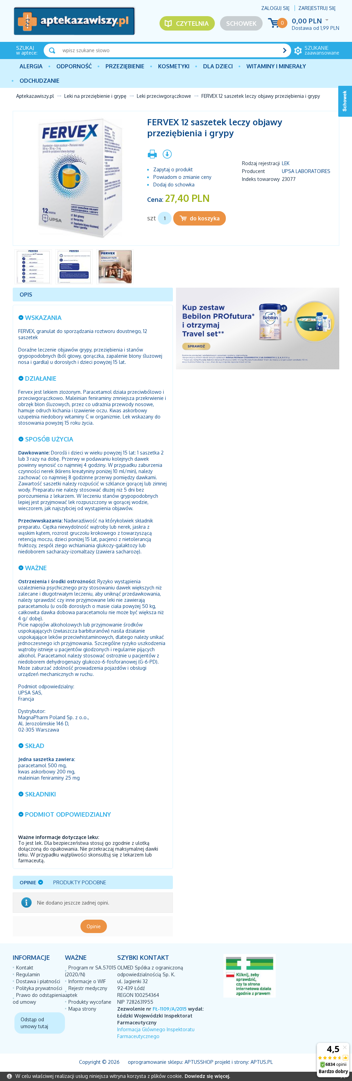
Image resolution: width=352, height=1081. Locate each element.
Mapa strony (82, 1009)
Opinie (94, 926)
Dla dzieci (218, 66)
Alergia (31, 66)
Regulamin (28, 974)
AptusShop (199, 1062)
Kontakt (24, 967)
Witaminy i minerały (276, 66)
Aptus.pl (262, 1062)
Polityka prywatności (39, 988)
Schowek (241, 23)
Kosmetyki (173, 66)
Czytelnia (192, 23)
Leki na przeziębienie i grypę (95, 96)
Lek (285, 163)
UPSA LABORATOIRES (306, 171)
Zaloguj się (275, 8)
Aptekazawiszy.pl (35, 96)
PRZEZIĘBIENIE (125, 66)
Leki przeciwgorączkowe (164, 96)
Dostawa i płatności (38, 981)
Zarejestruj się (317, 8)
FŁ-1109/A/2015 (170, 1009)
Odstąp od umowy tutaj (34, 1022)
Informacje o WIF (87, 981)
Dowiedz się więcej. (207, 1076)
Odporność (74, 66)
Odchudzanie (39, 80)
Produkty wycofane (89, 1002)
